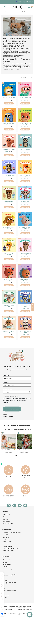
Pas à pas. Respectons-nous (9, 176)
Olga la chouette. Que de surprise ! (9, 98)
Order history (7, 564)
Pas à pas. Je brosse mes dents (25, 176)
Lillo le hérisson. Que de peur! (25, 280)
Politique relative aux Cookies (23, 613)
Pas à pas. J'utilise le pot (8, 332)
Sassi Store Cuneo (8, 550)
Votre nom (6, 375)
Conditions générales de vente (12, 532)
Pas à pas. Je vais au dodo (25, 306)
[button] (15, 455)
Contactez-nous (7, 546)
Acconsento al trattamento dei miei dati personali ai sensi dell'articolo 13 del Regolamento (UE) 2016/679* (17, 400)
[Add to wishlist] (14, 84)
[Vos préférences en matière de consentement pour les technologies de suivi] (1, 464)
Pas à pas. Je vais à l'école (9, 306)
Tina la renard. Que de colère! (8, 280)
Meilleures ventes (8, 523)
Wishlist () (30, 1)
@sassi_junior (27, 429)
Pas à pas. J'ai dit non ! (9, 149)
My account (6, 560)
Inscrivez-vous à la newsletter (12, 409)
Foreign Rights (7, 541)
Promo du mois (7, 544)
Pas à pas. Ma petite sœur (25, 254)
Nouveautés (6, 514)
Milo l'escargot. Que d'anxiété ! (8, 124)
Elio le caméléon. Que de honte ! (25, 98)
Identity (5, 562)
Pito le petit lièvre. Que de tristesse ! (25, 228)
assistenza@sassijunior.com (9, 590)
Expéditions (6, 535)
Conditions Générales (17, 614)
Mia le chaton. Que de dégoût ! (25, 124)
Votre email (6, 382)
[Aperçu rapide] (14, 87)
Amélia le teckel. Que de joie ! (8, 228)
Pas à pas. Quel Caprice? (25, 202)
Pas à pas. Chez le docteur (8, 254)
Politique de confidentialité (9, 613)
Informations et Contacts (10, 548)
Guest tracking (7, 569)
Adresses (5, 566)
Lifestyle (5, 519)
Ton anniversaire (7, 389)
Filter (32, 306)
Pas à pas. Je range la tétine (25, 332)
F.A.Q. (4, 539)
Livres (4, 517)
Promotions (6, 521)
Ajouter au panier (9, 103)
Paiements (6, 537)
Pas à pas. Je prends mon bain (25, 150)
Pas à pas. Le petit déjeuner (9, 202)
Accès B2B (4, 597)
